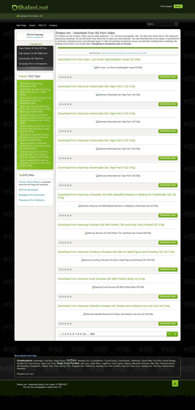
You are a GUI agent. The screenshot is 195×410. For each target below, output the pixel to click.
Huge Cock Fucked (68, 363)
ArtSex (71, 360)
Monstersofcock (167, 363)
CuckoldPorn (97, 360)
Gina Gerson (34, 363)
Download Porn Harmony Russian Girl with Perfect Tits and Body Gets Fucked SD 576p (111, 224)
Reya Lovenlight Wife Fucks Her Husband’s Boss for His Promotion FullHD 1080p (35, 163)
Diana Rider (147, 361)
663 (92, 334)
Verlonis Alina (168, 366)
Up (175, 383)
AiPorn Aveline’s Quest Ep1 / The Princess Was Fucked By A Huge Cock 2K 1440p (35, 129)
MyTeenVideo (23, 366)
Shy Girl (125, 366)
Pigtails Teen (47, 366)
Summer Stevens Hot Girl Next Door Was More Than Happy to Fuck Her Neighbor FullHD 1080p (34, 154)
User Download (128, 53)
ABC (145, 53)
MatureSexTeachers (141, 363)
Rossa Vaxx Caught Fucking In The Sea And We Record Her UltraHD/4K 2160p (35, 100)
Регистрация (166, 6)
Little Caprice (117, 363)
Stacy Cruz (135, 366)
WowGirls (21, 368)
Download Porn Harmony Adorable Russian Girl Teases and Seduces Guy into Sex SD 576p (114, 305)
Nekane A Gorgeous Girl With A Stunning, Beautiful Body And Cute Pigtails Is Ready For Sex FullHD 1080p (35, 119)
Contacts (53, 25)
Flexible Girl (22, 363)
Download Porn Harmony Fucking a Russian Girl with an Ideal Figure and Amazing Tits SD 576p (116, 251)
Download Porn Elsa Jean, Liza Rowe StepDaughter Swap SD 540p (99, 59)
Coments (139, 53)
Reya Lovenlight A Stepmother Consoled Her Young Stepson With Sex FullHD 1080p (35, 146)
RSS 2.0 (42, 25)
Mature (128, 363)
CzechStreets (124, 361)
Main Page (21, 25)
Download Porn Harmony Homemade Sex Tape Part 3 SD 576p (96, 140)
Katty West (96, 363)
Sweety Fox (146, 366)
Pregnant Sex (78, 366)
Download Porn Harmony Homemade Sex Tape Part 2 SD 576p (96, 113)
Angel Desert (59, 361)
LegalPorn (106, 363)
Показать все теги (25, 374)
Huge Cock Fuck (48, 363)
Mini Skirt (155, 363)
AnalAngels (38, 361)
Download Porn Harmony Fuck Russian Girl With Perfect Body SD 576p (101, 278)
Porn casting (59, 366)
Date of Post (106, 53)
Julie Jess (84, 363)
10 (84, 334)
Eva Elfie (157, 361)
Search (32, 25)
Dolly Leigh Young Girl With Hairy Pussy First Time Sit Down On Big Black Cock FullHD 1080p (35, 109)
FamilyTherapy (168, 361)
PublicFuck (90, 366)
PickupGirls (35, 366)
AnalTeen (48, 361)
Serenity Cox (102, 366)
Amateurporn (24, 360)
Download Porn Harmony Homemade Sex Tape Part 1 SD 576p (96, 86)
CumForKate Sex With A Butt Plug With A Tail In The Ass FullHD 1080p (35, 92)
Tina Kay (157, 366)
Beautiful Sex (84, 361)
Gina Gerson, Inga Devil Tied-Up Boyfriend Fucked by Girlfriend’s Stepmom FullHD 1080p (34, 137)
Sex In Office (115, 366)
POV (69, 366)
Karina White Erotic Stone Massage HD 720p (31, 84)
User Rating (117, 53)
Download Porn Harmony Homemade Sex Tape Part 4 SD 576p (96, 167)
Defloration (136, 361)
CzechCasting (110, 361)
